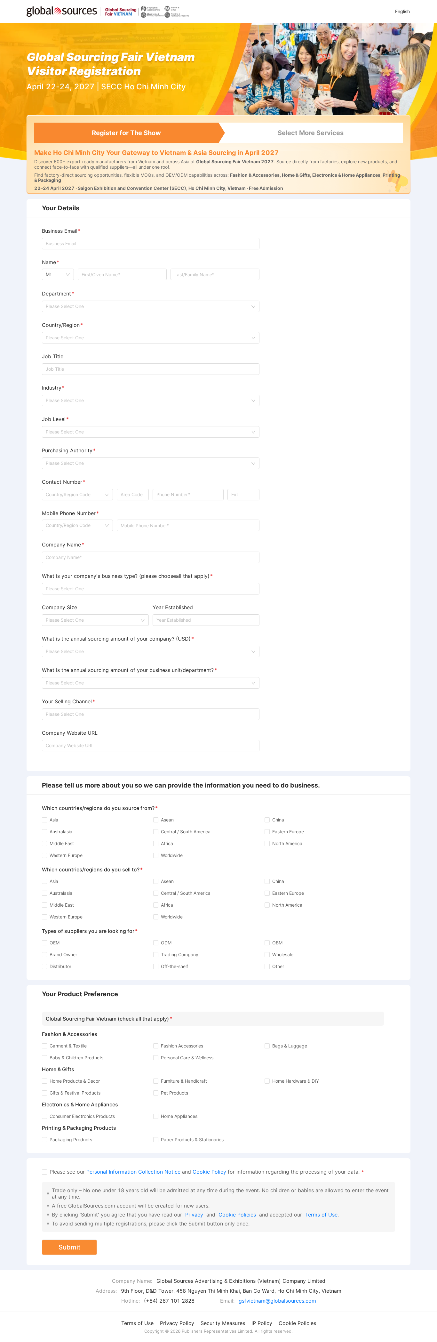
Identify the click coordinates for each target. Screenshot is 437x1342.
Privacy (194, 1214)
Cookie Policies (237, 1214)
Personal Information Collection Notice (134, 1171)
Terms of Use (321, 1214)
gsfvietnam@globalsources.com (277, 1301)
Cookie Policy (209, 1171)
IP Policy (261, 1323)
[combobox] (58, 274)
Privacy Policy (177, 1323)
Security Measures (223, 1323)
